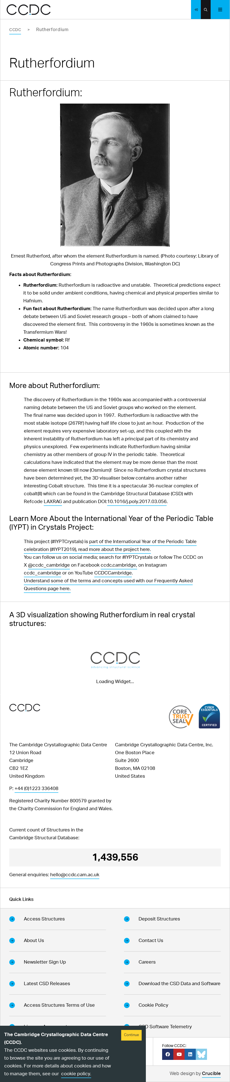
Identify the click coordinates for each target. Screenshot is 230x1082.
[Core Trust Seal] (181, 716)
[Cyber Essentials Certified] (209, 716)
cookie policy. (76, 1073)
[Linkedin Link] (190, 1054)
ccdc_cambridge (42, 573)
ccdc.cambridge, (119, 565)
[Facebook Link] (167, 1054)
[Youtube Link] (179, 1054)
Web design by (195, 1073)
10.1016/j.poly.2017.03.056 (137, 501)
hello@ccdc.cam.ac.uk (74, 874)
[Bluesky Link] (201, 1054)
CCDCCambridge (113, 573)
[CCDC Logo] (28, 9)
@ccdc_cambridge (49, 565)
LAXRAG (53, 501)
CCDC (15, 30)
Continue (131, 1035)
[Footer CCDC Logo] (24, 707)
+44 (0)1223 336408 (36, 788)
